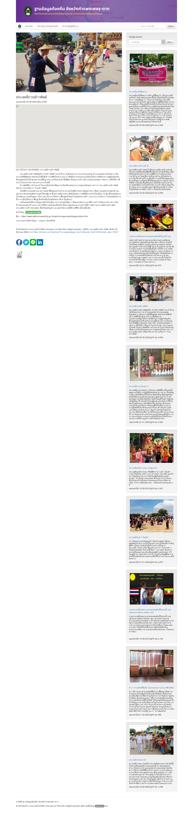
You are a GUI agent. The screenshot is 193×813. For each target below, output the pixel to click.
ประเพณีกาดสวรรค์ (137, 759)
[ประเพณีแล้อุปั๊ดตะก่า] (151, 70)
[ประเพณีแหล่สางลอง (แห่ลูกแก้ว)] (151, 448)
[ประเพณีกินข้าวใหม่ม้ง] (151, 516)
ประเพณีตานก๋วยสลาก (138, 386)
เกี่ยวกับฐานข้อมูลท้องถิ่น (47, 26)
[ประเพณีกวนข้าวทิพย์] (151, 289)
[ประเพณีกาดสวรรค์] (151, 740)
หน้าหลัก (29, 26)
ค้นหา (171, 26)
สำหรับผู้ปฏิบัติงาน (70, 26)
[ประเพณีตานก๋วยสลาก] (151, 365)
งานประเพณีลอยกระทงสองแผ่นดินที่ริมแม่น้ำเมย (150, 236)
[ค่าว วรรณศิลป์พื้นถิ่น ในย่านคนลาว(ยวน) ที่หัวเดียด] (151, 666)
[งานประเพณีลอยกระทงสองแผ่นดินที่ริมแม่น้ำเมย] (151, 217)
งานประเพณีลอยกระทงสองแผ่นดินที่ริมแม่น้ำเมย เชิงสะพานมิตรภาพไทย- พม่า (150, 611)
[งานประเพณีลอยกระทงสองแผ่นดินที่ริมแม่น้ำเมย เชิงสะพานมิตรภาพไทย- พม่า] (151, 588)
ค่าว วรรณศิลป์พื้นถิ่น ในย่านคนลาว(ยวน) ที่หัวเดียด (151, 687)
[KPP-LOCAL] (19, 26)
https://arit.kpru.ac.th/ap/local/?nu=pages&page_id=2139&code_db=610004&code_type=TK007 (76, 232)
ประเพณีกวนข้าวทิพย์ (138, 306)
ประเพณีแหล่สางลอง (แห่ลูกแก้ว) (143, 467)
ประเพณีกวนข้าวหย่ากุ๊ (138, 165)
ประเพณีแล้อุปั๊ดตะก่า (138, 91)
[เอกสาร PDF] (19, 254)
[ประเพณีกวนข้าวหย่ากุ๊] (151, 148)
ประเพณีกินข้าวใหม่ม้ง (138, 537)
